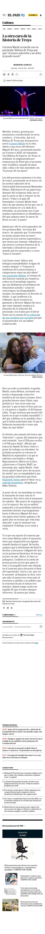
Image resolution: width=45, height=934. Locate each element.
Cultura (8, 22)
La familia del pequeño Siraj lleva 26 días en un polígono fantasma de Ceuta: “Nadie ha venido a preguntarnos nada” (21, 784)
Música (9, 29)
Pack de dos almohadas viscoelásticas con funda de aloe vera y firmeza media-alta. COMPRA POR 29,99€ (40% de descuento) (32, 892)
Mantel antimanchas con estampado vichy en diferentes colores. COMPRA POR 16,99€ (31, 904)
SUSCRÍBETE (33, 15)
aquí (36, 643)
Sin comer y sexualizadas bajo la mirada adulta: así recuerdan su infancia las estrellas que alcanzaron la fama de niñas (23, 801)
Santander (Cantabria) (23, 627)
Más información (7, 637)
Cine (4, 29)
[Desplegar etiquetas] (41, 626)
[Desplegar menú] (4, 15)
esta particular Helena (14, 275)
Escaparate (22, 834)
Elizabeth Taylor (11, 479)
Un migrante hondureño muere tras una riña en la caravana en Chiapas (21, 756)
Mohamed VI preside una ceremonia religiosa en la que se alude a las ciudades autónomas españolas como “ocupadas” (23, 775)
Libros (23, 29)
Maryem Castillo (22, 65)
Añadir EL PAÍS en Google (14, 80)
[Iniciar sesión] (41, 15)
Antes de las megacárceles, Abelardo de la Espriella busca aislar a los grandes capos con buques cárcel (22, 731)
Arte (28, 29)
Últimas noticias (9, 725)
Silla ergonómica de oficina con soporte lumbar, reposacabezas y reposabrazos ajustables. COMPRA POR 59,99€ (20, 867)
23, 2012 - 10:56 (26, 68)
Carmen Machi (17, 143)
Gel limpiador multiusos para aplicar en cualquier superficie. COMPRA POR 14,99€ (31, 878)
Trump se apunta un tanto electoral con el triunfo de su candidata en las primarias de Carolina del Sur (22, 741)
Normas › (39, 615)
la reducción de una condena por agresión (21, 316)
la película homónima (21, 481)
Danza (34, 29)
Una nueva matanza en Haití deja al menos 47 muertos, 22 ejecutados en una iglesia (22, 749)
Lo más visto (7, 768)
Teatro (16, 29)
